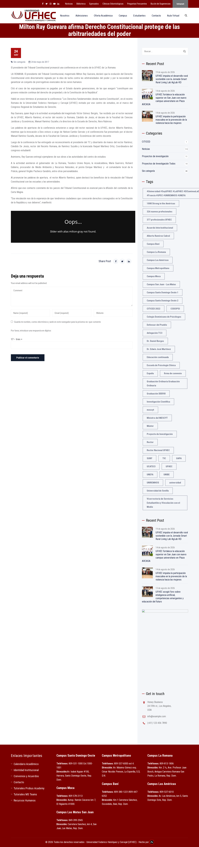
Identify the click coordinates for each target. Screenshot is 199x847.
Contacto (156, 15)
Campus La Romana (156, 252)
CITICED (146, 141)
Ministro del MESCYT (157, 417)
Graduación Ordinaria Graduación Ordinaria (163, 383)
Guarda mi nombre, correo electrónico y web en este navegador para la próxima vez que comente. (57, 322)
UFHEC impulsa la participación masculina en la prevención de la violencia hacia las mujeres (171, 119)
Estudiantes (139, 15)
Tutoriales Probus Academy (29, 788)
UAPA (179, 458)
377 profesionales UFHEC (159, 219)
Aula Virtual (173, 15)
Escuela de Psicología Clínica (161, 365)
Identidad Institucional (26, 770)
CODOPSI (175, 308)
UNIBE (167, 474)
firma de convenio (173, 373)
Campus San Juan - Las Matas (161, 284)
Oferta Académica (103, 15)
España (150, 373)
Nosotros (64, 15)
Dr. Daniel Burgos (155, 341)
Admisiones (82, 15)
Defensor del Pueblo (157, 324)
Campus (123, 15)
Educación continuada (158, 357)
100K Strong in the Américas (161, 203)
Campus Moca (154, 276)
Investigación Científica (158, 401)
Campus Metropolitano (158, 268)
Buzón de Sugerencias (161, 3)
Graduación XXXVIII (156, 393)
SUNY (149, 458)
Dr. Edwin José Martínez (159, 349)
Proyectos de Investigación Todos (158, 163)
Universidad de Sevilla (158, 490)
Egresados (94, 3)
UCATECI (151, 466)
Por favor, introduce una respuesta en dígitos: (31, 330)
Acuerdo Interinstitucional (160, 227)
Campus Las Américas (158, 260)
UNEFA (150, 474)
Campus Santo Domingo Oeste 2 (162, 300)
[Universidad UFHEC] (33, 15)
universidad (175, 482)
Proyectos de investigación (155, 156)
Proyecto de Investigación (160, 434)
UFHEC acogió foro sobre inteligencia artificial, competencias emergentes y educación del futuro (163, 596)
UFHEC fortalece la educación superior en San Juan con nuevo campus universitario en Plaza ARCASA (164, 99)
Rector (150, 442)
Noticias (69, 3)
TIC (164, 458)
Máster (150, 426)
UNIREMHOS (153, 482)
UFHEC (169, 466)
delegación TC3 (154, 333)
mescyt (150, 409)
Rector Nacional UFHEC (158, 450)
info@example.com (156, 716)
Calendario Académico (26, 764)
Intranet (180, 4)
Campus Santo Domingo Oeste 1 (162, 292)
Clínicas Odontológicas (112, 3)
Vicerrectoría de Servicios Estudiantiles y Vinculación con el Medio (163, 502)
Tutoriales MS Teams (25, 794)
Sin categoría (19, 62)
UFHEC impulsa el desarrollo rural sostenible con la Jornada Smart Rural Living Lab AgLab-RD (172, 79)
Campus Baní (153, 244)
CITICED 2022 (153, 308)
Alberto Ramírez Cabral (158, 235)
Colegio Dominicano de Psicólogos (164, 316)
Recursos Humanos (25, 800)
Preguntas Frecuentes (137, 3)
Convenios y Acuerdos (26, 776)
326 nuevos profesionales (159, 211)
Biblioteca (81, 3)
